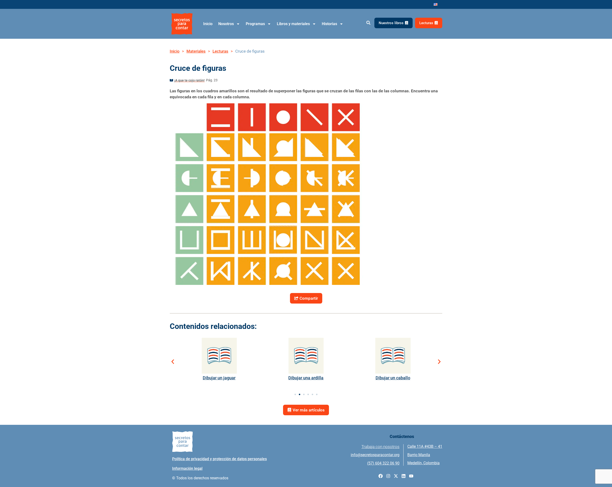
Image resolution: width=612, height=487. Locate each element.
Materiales (196, 51)
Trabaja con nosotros (380, 446)
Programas (255, 24)
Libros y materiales (293, 24)
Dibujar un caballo (393, 377)
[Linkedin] (403, 476)
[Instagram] (388, 476)
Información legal (187, 468)
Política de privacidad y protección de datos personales (219, 459)
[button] (368, 23)
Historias (329, 24)
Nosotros (226, 24)
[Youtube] (411, 476)
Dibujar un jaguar (219, 377)
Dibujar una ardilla (305, 377)
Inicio (208, 24)
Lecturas (220, 51)
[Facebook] (380, 476)
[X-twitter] (396, 476)
